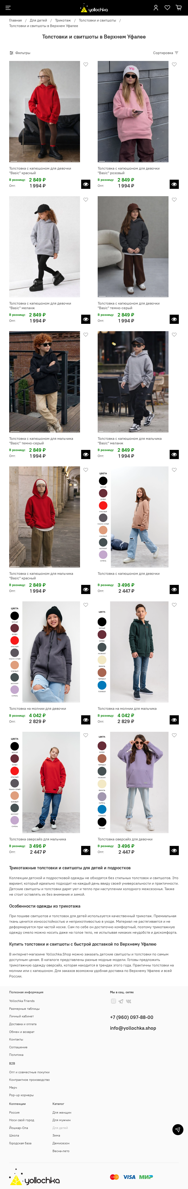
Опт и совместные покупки (29, 1072)
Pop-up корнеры (21, 1095)
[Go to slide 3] (29, 159)
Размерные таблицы (24, 1009)
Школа (14, 1135)
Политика (16, 1055)
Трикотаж (63, 20)
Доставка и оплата (22, 1024)
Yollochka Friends (22, 1001)
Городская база (20, 1143)
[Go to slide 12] (159, 430)
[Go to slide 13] (165, 430)
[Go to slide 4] (37, 159)
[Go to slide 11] (154, 430)
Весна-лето (61, 1151)
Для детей (38, 20)
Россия (14, 1112)
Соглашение (18, 1047)
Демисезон (61, 1143)
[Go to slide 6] (52, 159)
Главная (15, 20)
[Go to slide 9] (75, 159)
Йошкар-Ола (18, 1128)
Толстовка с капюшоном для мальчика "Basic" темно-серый (41, 440)
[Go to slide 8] (68, 159)
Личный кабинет (21, 1016)
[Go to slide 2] (22, 159)
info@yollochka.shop (133, 1028)
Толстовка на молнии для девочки (37, 708)
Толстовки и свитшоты (97, 20)
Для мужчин (62, 1120)
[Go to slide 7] (60, 159)
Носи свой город (21, 1120)
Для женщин (62, 1112)
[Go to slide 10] (164, 159)
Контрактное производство (29, 1080)
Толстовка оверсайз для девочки (125, 839)
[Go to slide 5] (44, 159)
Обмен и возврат (21, 1032)
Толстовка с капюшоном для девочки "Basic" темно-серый (129, 305)
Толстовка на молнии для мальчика (127, 708)
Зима (56, 1135)
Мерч (13, 1087)
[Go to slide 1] (14, 159)
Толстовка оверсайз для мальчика (37, 839)
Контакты (16, 1039)
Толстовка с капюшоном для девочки (129, 573)
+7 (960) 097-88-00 (131, 1017)
